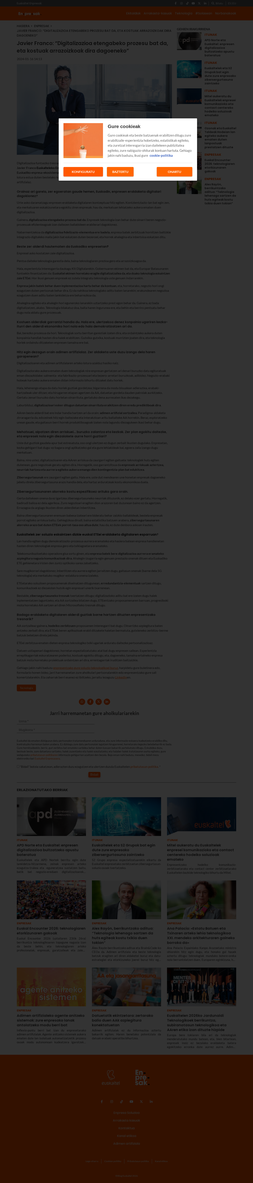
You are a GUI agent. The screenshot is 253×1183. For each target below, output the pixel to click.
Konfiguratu (83, 172)
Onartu (174, 172)
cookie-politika (161, 155)
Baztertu (120, 172)
